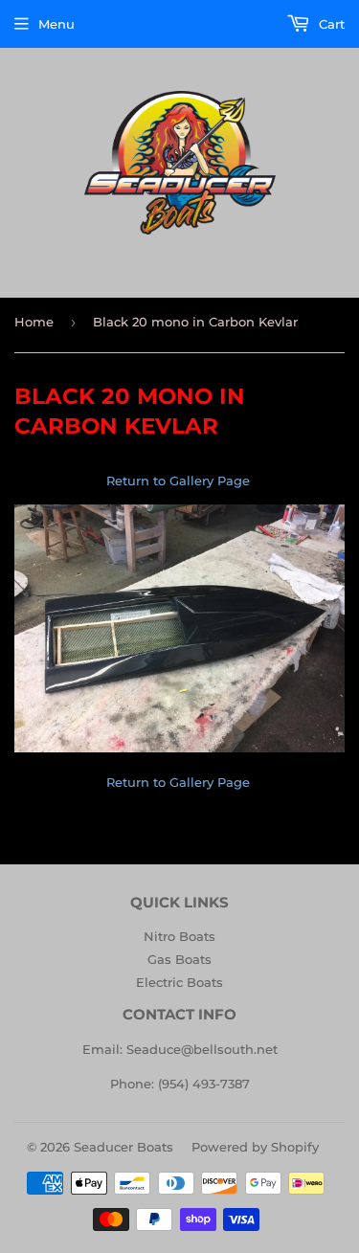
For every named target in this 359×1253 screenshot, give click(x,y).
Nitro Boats (179, 936)
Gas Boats (179, 959)
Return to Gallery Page (180, 480)
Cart (330, 24)
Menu (56, 24)
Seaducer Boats (123, 1146)
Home (34, 321)
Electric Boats (179, 982)
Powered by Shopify (255, 1146)
